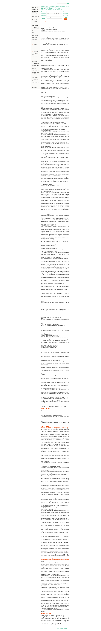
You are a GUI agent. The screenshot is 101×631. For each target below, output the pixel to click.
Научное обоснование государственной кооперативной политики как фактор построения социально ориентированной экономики (35, 16)
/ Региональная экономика (35, 33)
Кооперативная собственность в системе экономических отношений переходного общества (35, 20)
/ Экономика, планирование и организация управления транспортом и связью (35, 74)
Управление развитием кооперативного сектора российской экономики (34, 13)
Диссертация (65, 16)
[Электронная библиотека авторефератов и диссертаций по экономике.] (35, 3)
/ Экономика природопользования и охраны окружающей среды (35, 65)
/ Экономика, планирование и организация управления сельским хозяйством (35, 72)
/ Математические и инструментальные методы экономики (35, 54)
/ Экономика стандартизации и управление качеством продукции (35, 68)
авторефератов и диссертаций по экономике (62, 628)
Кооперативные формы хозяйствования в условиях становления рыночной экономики (35, 22)
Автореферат (43, 17)
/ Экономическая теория (35, 28)
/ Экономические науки (35, 27)
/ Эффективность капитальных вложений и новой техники (35, 45)
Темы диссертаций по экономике (44, 6)
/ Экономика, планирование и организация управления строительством (35, 77)
